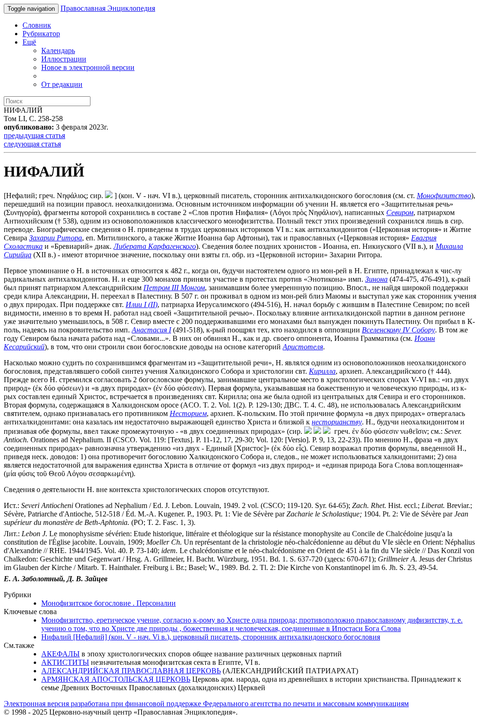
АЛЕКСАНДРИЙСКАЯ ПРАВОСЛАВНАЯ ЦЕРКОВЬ (131, 671)
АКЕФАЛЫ (60, 654)
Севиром (399, 212)
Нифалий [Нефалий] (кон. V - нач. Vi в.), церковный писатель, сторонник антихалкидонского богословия (210, 637)
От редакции (61, 84)
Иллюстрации (63, 59)
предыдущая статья (34, 135)
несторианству (337, 422)
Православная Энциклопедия (107, 8)
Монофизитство (444, 196)
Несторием (188, 413)
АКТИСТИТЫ (65, 662)
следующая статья (32, 144)
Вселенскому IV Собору (398, 330)
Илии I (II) (142, 304)
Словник (36, 25)
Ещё (29, 42)
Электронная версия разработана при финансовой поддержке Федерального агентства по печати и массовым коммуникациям (206, 704)
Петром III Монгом (174, 288)
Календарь (58, 50)
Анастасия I (151, 330)
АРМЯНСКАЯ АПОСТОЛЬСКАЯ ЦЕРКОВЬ (115, 679)
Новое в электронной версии (88, 67)
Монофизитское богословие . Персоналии (108, 603)
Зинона (376, 279)
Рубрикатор (41, 34)
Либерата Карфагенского (154, 246)
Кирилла (322, 371)
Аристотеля (303, 347)
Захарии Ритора (55, 238)
